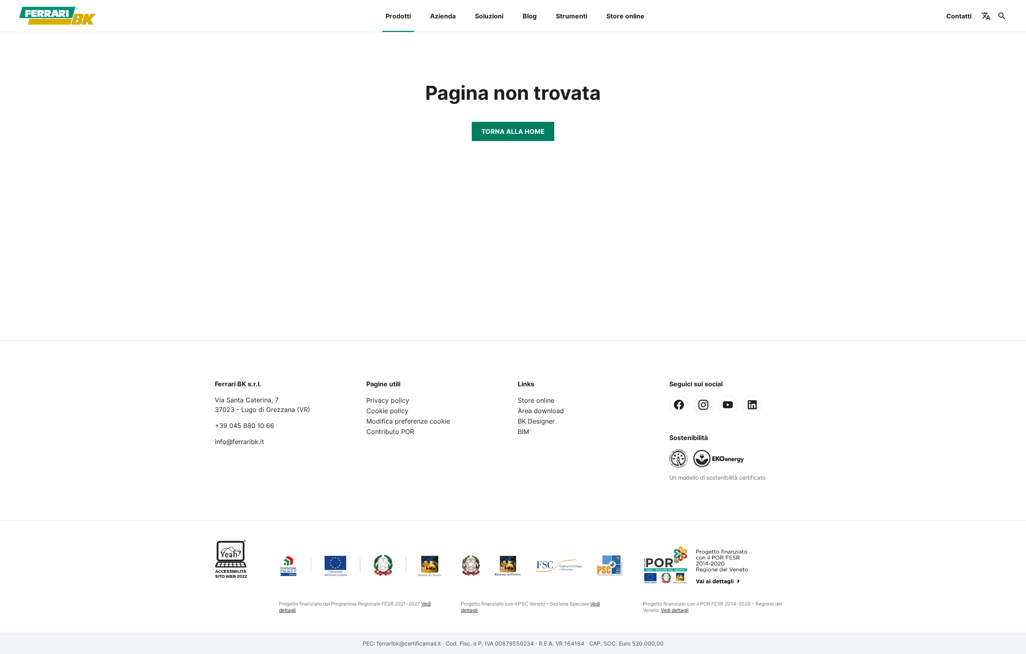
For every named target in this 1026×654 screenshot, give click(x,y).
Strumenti (571, 16)
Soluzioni (489, 16)
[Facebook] (679, 404)
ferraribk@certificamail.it (409, 643)
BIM (523, 432)
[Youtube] (727, 404)
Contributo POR (390, 432)
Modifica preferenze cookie (408, 421)
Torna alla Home (513, 131)
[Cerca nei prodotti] (1002, 16)
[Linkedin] (752, 404)
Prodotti (398, 16)
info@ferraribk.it (239, 442)
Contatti (958, 16)
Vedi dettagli (675, 610)
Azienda (443, 16)
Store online (625, 16)
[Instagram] (703, 404)
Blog (530, 16)
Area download (541, 411)
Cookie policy (387, 411)
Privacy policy (387, 400)
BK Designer (536, 421)
